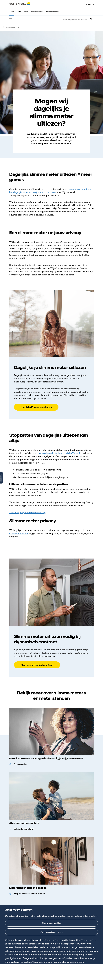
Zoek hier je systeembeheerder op (27, 512)
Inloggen (90, 4)
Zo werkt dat (20, 764)
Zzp (19, 11)
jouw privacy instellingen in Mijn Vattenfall (60, 453)
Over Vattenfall (52, 11)
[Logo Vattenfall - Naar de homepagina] (19, 3)
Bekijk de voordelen (24, 829)
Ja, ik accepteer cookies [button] (51, 932)
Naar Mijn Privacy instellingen (36, 407)
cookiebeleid (54, 962)
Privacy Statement (19, 533)
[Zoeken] (91, 20)
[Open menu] (10, 20)
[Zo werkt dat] (51, 731)
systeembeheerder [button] (69, 268)
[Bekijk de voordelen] (51, 796)
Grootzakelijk (37, 11)
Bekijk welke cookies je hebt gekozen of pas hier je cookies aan (56, 958)
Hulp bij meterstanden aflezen (29, 893)
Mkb (26, 11)
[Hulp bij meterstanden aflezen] (51, 860)
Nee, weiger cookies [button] (51, 923)
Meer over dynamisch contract (37, 665)
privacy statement (73, 962)
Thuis (11, 11)
